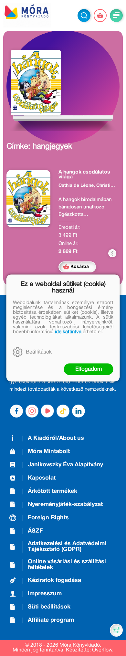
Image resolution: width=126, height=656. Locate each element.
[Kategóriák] (116, 630)
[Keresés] (84, 15)
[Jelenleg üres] (100, 15)
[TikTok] (63, 411)
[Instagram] (32, 411)
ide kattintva (68, 332)
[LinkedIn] (78, 411)
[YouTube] (47, 411)
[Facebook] (16, 411)
